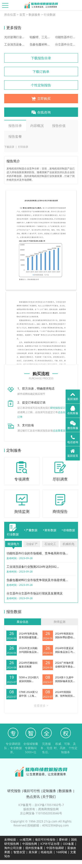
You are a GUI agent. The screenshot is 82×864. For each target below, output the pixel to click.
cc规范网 (26, 839)
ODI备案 (68, 844)
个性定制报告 (41, 85)
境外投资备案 (34, 848)
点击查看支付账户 (63, 430)
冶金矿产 (32, 544)
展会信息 (22, 622)
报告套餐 (15, 136)
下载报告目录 (41, 58)
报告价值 (59, 125)
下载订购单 (41, 71)
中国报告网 (29, 844)
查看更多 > (41, 706)
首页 (22, 14)
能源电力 (13, 544)
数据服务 (34, 14)
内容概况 (37, 125)
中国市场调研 (55, 848)
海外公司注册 (13, 848)
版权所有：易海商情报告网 (41, 809)
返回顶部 (72, 399)
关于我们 (49, 796)
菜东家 (33, 852)
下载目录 (9, 147)
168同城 (61, 852)
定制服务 (49, 790)
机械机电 (68, 544)
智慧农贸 (19, 852)
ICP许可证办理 (50, 844)
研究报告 (14, 790)
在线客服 (72, 413)
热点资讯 (33, 796)
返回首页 (72, 456)
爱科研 (63, 839)
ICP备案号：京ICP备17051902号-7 (41, 805)
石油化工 (50, 544)
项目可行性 (31, 790)
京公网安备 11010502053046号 (41, 813)
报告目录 (15, 125)
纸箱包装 (47, 852)
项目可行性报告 (45, 839)
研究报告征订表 (59, 408)
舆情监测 (59, 622)
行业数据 (50, 14)
